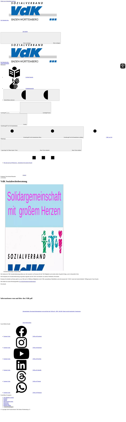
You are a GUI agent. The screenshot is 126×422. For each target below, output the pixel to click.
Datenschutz (6, 404)
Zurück (24, 175)
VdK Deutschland (5, 63)
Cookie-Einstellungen (8, 406)
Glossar (5, 400)
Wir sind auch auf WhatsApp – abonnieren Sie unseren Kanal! (18, 162)
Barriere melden (7, 405)
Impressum (6, 402)
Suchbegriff (3, 112)
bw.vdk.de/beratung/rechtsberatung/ (27, 281)
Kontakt (5, 399)
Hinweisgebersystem (8, 401)
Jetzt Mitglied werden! (9, 397)
